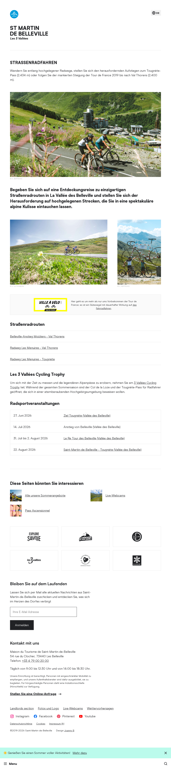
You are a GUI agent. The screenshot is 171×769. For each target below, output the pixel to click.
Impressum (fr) (56, 723)
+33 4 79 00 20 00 (35, 660)
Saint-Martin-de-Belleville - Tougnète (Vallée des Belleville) (102, 449)
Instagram (22, 716)
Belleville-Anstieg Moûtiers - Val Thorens (37, 336)
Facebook (45, 716)
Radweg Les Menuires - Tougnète (32, 359)
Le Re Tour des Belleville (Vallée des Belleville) (94, 438)
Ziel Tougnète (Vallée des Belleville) (87, 415)
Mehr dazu (80, 753)
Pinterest (68, 716)
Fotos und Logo (48, 708)
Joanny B (69, 730)
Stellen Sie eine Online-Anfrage (33, 694)
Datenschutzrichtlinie (21, 723)
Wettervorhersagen (100, 708)
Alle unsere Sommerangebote (45, 495)
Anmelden (22, 625)
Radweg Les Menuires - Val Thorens (34, 348)
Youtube (90, 716)
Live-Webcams (115, 495)
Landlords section (22, 708)
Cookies (40, 723)
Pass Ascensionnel (37, 510)
